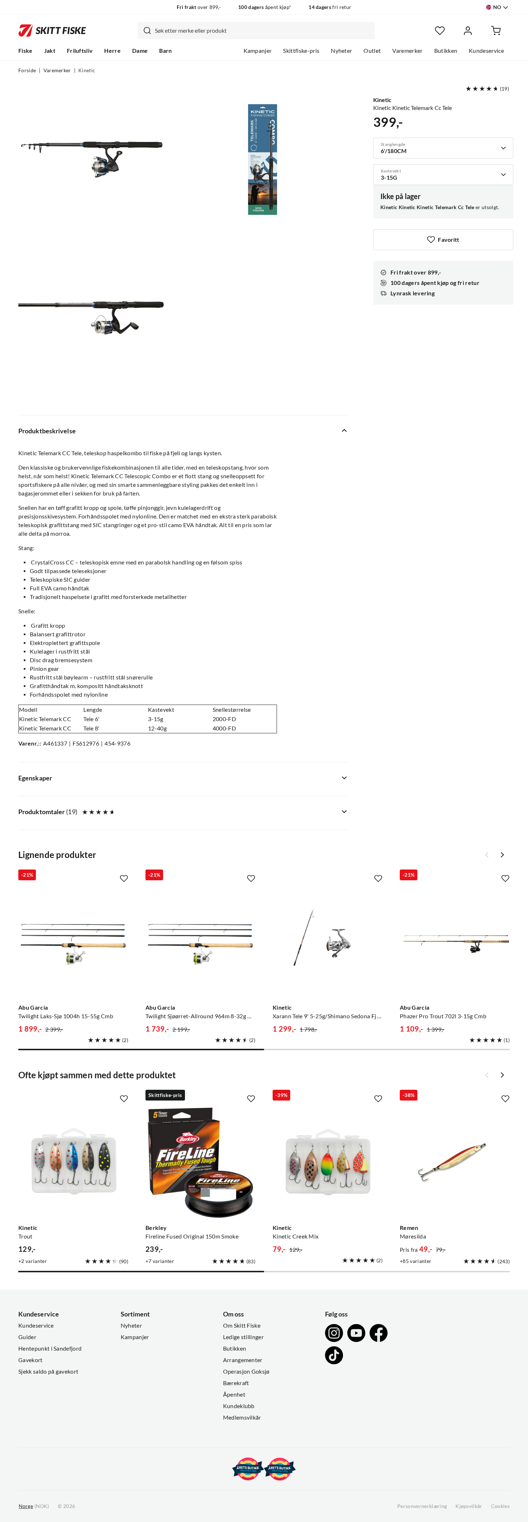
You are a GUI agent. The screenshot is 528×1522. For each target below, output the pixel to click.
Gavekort (30, 1360)
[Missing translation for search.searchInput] (144, 30)
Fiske (25, 50)
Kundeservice (486, 50)
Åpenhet (234, 1394)
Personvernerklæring (422, 1506)
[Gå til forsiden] (52, 30)
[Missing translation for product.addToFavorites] (124, 878)
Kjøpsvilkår (468, 1506)
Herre (112, 50)
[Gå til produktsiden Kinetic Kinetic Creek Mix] (328, 1163)
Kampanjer (258, 50)
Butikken (446, 50)
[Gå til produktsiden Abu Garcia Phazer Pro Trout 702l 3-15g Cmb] (455, 942)
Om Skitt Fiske (241, 1325)
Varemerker (407, 50)
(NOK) (34, 1506)
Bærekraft (236, 1383)
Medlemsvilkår (242, 1417)
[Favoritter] (439, 30)
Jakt (49, 50)
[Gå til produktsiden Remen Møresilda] (455, 1163)
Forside (27, 70)
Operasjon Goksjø (246, 1371)
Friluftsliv (80, 50)
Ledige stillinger (243, 1337)
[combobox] (256, 30)
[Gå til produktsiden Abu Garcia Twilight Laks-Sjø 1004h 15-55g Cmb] (73, 942)
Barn (165, 50)
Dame (140, 50)
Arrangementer (243, 1360)
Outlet (372, 50)
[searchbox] (263, 30)
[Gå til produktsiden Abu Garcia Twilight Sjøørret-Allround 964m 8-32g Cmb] (200, 942)
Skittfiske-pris (301, 50)
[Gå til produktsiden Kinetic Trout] (73, 1163)
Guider (27, 1337)
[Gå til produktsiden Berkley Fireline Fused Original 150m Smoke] (200, 1163)
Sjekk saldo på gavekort (48, 1371)
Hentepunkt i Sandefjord (50, 1348)
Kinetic (86, 70)
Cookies (500, 1506)
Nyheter (341, 50)
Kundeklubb (239, 1406)
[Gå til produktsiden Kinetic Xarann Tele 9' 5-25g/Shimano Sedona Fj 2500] (328, 942)
